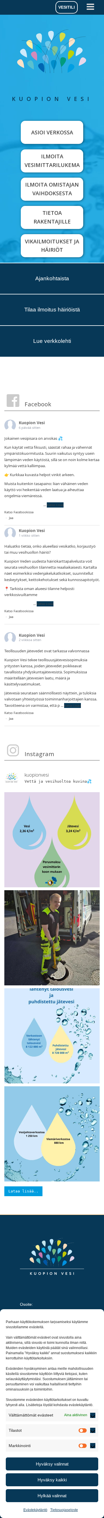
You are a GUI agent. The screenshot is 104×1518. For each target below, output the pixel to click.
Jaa (11, 518)
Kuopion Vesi (32, 422)
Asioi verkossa (52, 132)
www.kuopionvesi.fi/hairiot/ (62, 594)
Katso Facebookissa (19, 512)
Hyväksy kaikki (52, 1479)
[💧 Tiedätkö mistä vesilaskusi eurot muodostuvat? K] (52, 839)
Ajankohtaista (52, 278)
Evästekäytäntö (35, 1510)
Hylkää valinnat (52, 1495)
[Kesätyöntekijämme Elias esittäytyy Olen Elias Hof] (52, 937)
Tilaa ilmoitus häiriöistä (52, 310)
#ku (29, 603)
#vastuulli (34, 504)
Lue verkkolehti (52, 341)
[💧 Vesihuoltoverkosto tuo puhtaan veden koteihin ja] (52, 1133)
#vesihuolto (14, 504)
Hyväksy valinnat (52, 1463)
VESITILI (66, 7)
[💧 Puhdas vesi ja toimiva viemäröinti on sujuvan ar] (52, 1035)
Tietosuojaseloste (64, 1510)
